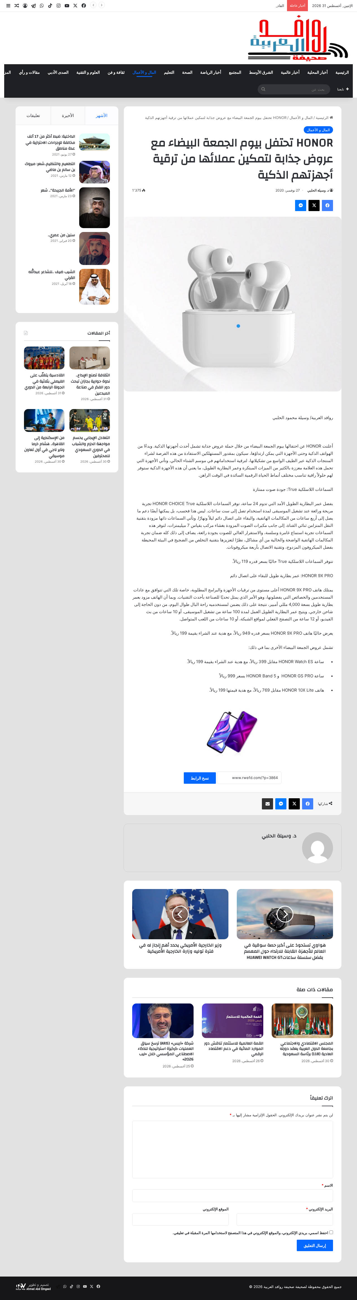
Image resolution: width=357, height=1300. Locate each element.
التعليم (169, 73)
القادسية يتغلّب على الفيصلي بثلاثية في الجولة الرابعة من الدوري (234, 5)
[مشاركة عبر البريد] (267, 803)
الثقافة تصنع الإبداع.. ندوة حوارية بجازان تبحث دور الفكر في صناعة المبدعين (90, 384)
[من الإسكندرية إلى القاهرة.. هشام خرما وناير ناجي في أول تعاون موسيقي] (44, 420)
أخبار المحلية (317, 73)
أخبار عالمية (290, 73)
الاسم (327, 1185)
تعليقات (33, 115)
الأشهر (101, 115)
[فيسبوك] (327, 205)
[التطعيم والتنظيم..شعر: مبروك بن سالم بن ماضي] (94, 172)
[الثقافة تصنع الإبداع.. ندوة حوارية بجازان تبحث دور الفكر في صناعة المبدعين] (89, 357)
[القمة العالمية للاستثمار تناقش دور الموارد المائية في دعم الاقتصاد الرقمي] (232, 1020)
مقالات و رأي (29, 73)
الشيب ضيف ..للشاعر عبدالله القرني (51, 275)
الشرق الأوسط (261, 73)
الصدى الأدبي (58, 73)
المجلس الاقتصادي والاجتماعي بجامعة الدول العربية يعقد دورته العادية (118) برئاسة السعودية (306, 1049)
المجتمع (235, 73)
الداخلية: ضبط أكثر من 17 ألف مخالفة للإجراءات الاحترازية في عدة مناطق (50, 142)
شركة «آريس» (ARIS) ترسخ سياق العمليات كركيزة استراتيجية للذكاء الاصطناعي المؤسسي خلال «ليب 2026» (166, 1051)
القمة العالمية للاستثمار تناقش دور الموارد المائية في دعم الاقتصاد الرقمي (233, 1049)
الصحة (187, 73)
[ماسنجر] (300, 205)
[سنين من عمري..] (94, 248)
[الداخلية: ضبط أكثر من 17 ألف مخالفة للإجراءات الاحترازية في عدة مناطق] (94, 142)
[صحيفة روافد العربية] (298, 37)
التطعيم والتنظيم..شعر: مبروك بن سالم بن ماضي (50, 167)
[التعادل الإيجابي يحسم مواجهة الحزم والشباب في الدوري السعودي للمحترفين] (89, 420)
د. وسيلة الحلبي (318, 190)
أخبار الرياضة (210, 73)
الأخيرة (68, 115)
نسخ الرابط (200, 778)
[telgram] (33, 5)
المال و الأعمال (144, 73)
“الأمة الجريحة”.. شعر (58, 190)
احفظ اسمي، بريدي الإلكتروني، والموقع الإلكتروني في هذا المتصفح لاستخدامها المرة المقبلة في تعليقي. (250, 1232)
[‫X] (314, 205)
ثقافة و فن (116, 73)
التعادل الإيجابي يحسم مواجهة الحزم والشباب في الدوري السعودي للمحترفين (91, 447)
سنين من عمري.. (61, 235)
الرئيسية (342, 73)
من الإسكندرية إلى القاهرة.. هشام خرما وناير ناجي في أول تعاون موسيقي (44, 447)
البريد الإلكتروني (319, 1209)
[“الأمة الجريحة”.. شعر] (94, 207)
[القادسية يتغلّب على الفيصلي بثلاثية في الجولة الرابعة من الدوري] (44, 357)
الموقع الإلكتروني (216, 1209)
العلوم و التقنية (88, 73)
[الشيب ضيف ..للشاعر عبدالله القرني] (94, 287)
